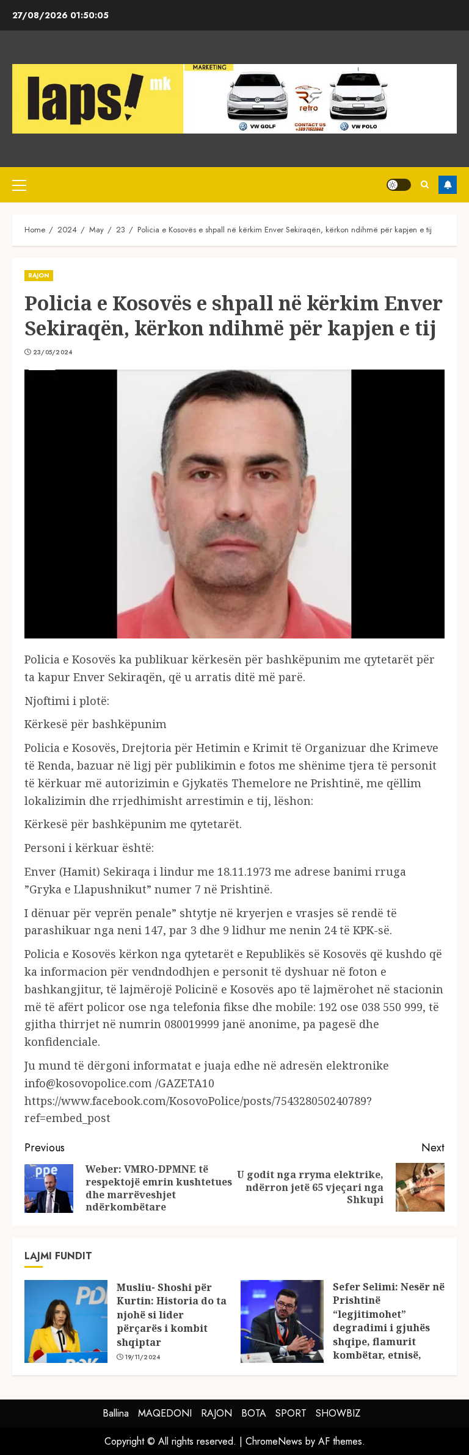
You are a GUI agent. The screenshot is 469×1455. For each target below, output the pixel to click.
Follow (447, 185)
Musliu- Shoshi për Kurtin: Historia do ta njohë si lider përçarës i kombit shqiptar (172, 1315)
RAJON (38, 275)
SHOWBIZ (338, 1413)
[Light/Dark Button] (399, 185)
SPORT (291, 1413)
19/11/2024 (143, 1357)
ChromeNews (273, 1441)
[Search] (424, 184)
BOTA (253, 1413)
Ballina (116, 1413)
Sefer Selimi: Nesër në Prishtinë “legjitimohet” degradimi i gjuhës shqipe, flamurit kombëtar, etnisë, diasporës (389, 1327)
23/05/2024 (53, 352)
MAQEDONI (165, 1413)
